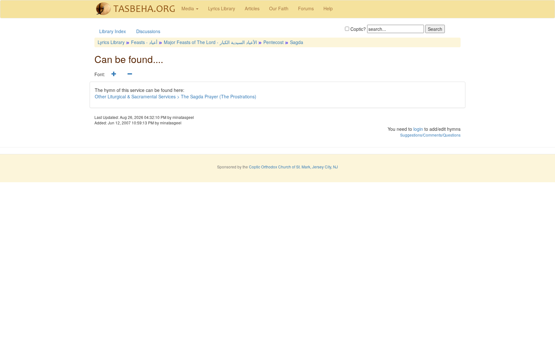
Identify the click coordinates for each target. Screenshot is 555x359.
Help (328, 8)
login (418, 129)
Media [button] (188, 8)
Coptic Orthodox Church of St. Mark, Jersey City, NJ (293, 166)
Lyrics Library (221, 8)
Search (435, 29)
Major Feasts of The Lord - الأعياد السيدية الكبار (210, 42)
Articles (252, 8)
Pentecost (273, 42)
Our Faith (278, 8)
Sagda (296, 42)
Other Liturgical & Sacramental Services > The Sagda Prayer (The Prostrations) (175, 96)
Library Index (112, 31)
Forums (306, 8)
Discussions (148, 31)
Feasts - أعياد (144, 42)
